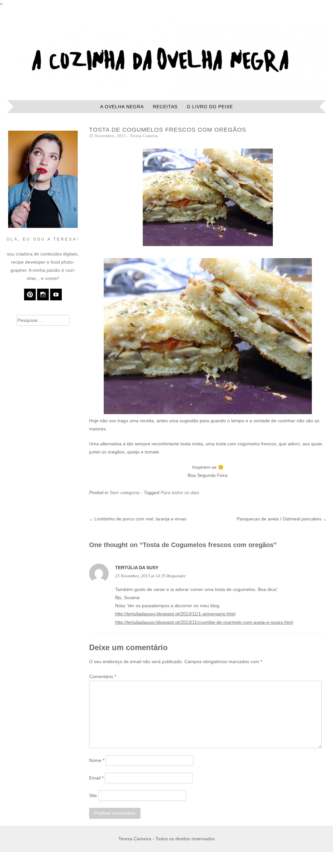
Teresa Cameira (144, 136)
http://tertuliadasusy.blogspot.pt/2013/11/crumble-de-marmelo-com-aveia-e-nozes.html (204, 622)
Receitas (165, 106)
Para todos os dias (180, 492)
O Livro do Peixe (210, 106)
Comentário (102, 676)
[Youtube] (56, 294)
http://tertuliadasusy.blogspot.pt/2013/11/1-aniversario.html (175, 613)
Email (96, 777)
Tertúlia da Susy (136, 567)
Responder (176, 576)
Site (93, 795)
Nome (96, 760)
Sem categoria (125, 492)
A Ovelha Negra (122, 106)
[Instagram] (43, 294)
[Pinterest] (30, 294)
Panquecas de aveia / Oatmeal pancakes (281, 518)
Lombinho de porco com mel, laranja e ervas (137, 518)
